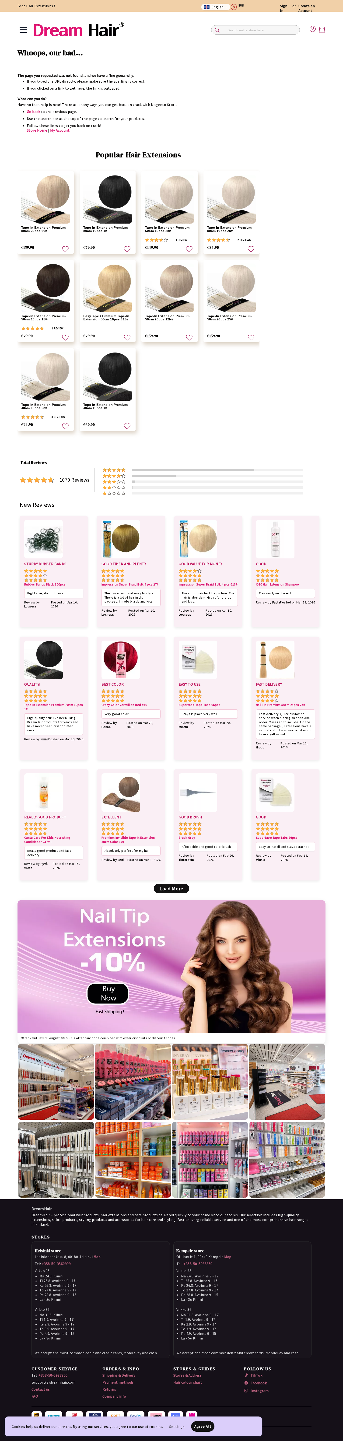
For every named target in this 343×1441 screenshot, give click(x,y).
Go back (33, 111)
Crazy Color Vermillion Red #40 (124, 705)
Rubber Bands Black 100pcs (45, 584)
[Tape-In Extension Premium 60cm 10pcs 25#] (169, 199)
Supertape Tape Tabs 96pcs (199, 705)
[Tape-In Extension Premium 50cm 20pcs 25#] (231, 287)
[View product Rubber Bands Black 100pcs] (43, 559)
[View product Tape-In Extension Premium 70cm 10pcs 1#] (43, 680)
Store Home (37, 130)
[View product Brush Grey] (198, 812)
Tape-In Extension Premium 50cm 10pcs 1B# (43, 317)
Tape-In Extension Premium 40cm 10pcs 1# (105, 406)
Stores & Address (187, 1375)
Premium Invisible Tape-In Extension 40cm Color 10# (128, 840)
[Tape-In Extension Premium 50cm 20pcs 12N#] (169, 287)
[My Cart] (322, 29)
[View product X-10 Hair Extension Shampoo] (275, 559)
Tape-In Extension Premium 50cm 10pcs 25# (229, 229)
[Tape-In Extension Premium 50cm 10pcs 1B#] (45, 287)
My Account (60, 130)
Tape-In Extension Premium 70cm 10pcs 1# (53, 707)
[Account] (312, 28)
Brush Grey (187, 838)
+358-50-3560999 (56, 1263)
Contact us (41, 1389)
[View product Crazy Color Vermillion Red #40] (121, 680)
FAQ (35, 1396)
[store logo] (78, 30)
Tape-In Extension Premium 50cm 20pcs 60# (43, 229)
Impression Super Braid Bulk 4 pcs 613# (208, 584)
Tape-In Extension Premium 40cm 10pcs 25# (43, 406)
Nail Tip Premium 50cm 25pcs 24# (280, 705)
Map (97, 1256)
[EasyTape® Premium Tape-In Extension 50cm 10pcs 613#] (107, 287)
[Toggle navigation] (23, 30)
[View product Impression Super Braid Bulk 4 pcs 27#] (121, 559)
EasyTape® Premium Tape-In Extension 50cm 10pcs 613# (106, 317)
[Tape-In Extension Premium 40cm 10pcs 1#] (107, 376)
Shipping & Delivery (118, 1375)
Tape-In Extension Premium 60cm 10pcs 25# (167, 229)
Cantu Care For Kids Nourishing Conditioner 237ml (47, 840)
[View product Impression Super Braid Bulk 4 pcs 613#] (198, 559)
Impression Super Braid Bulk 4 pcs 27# (130, 584)
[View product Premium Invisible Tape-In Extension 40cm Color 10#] (121, 812)
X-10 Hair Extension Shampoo (277, 584)
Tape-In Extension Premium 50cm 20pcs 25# (229, 317)
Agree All (202, 1426)
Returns (109, 1389)
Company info (114, 1396)
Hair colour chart (187, 1382)
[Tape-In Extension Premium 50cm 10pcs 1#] (107, 199)
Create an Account (306, 8)
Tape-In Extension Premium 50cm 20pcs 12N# (167, 317)
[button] (239, 7)
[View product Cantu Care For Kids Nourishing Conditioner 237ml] (43, 812)
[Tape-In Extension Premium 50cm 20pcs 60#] (45, 199)
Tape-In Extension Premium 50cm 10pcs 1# (105, 229)
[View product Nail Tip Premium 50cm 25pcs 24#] (275, 680)
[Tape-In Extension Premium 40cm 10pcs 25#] (45, 376)
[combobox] (255, 30)
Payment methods (118, 1382)
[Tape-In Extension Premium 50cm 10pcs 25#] (231, 199)
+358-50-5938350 (197, 1263)
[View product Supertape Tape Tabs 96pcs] (198, 680)
